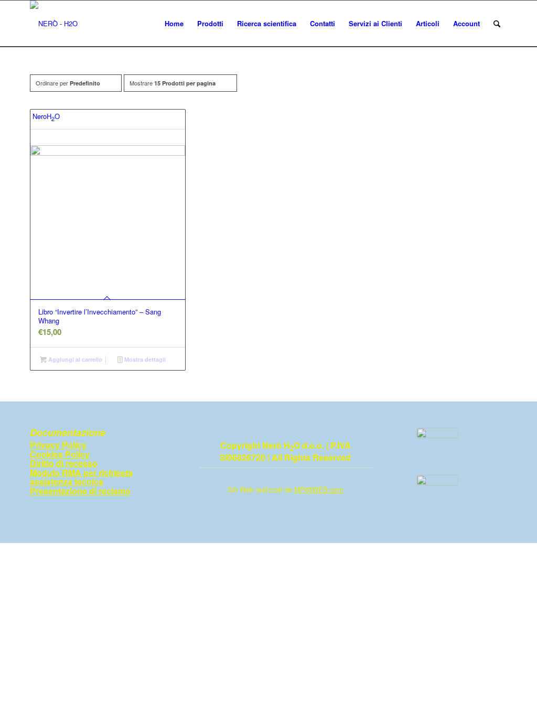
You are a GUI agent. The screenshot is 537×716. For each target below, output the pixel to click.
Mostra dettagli (144, 359)
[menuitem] (174, 24)
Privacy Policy (58, 445)
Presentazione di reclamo (80, 491)
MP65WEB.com (318, 489)
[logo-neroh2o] (54, 24)
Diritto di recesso (64, 463)
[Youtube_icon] (437, 496)
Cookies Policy (60, 454)
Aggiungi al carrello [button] (74, 359)
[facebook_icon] (437, 449)
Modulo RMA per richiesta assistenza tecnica (81, 477)
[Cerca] (497, 24)
